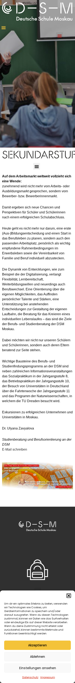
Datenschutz (30, 677)
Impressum (47, 677)
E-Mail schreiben (14, 449)
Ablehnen (37, 656)
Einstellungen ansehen (37, 668)
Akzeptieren (37, 645)
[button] (69, 596)
